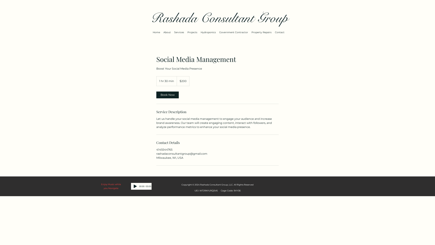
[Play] (135, 186)
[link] (167, 95)
